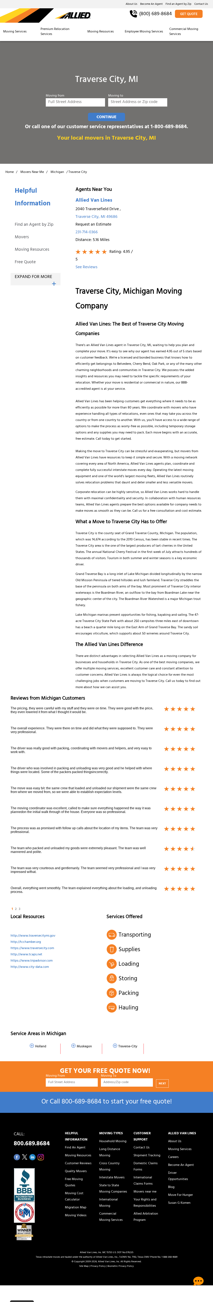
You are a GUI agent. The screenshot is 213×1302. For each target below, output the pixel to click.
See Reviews (86, 267)
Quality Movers (76, 1171)
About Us (131, 4)
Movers (22, 237)
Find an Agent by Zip (178, 4)
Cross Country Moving (109, 1167)
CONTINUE (106, 117)
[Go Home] (45, 16)
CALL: (32, 1140)
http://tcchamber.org (26, 942)
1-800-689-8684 (169, 127)
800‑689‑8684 (81, 1102)
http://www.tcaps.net (26, 955)
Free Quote (25, 262)
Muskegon (84, 1047)
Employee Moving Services (144, 31)
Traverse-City (127, 1047)
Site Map (84, 1266)
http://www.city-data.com (30, 967)
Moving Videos (76, 1216)
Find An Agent (75, 1148)
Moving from (55, 96)
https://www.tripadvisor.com (32, 961)
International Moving (108, 1203)
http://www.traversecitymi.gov (33, 936)
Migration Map (75, 1208)
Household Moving (112, 1141)
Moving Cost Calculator (74, 1196)
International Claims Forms (143, 1181)
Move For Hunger (180, 1195)
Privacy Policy (98, 1266)
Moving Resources (100, 31)
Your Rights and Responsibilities (145, 1203)
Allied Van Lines (94, 201)
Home (9, 172)
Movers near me (145, 1192)
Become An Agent (151, 4)
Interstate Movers (112, 1178)
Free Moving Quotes (74, 1182)
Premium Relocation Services (55, 32)
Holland (40, 1047)
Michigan (57, 172)
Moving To (108, 1076)
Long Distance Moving (109, 1152)
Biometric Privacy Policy (121, 1266)
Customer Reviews (78, 1164)
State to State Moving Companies (113, 1189)
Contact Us (201, 4)
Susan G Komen (179, 1203)
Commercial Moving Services (183, 32)
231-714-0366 (87, 232)
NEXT (162, 1084)
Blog (171, 1187)
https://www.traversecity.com (32, 948)
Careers (173, 1157)
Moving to (115, 96)
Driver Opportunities (178, 1176)
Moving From (55, 1076)
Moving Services (15, 31)
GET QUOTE (189, 14)
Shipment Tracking (147, 1156)
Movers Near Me (32, 172)
